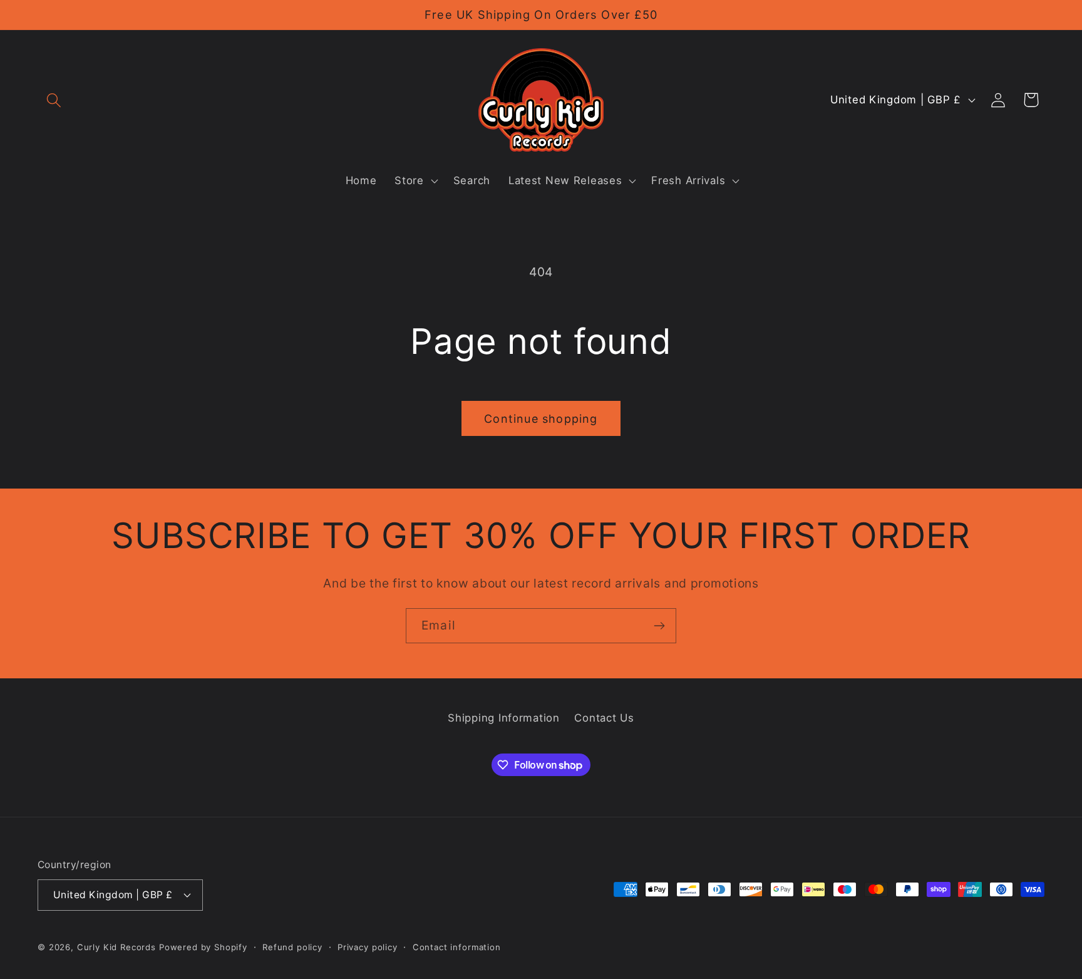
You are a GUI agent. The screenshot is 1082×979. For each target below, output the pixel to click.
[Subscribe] (659, 625)
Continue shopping (540, 418)
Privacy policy (367, 946)
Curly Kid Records (116, 946)
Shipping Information (503, 718)
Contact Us (604, 718)
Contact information (457, 946)
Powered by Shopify (203, 946)
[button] (54, 100)
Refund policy (292, 946)
